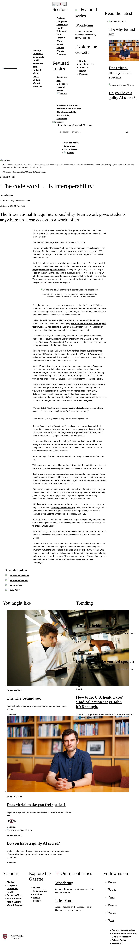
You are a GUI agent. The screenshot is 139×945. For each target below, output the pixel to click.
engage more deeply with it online (48, 269)
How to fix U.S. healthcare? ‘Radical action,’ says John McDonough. (99, 702)
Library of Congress (82, 400)
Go (127, 132)
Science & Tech (7, 177)
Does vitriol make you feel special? (120, 72)
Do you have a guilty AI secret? (34, 843)
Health (79, 689)
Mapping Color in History (63, 507)
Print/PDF (15, 590)
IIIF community (95, 354)
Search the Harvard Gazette (74, 125)
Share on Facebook (19, 575)
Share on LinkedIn (19, 580)
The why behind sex (24, 698)
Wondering (84, 25)
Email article (16, 585)
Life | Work (64, 900)
